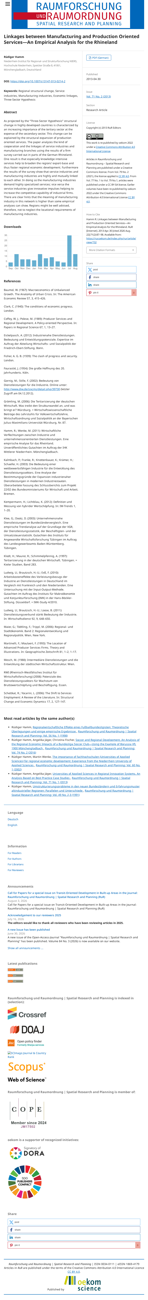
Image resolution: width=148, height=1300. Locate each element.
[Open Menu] (8, 4)
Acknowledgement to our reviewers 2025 (34, 915)
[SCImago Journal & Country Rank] (27, 1057)
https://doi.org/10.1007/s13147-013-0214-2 (37, 81)
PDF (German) (100, 57)
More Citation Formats (102, 250)
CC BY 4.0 (124, 176)
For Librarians (16, 864)
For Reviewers (16, 870)
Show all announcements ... (25, 948)
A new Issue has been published (29, 929)
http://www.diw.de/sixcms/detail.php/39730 (32, 389)
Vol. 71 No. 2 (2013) (98, 96)
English (12, 825)
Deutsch (13, 819)
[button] (111, 269)
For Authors (14, 858)
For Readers (14, 853)
